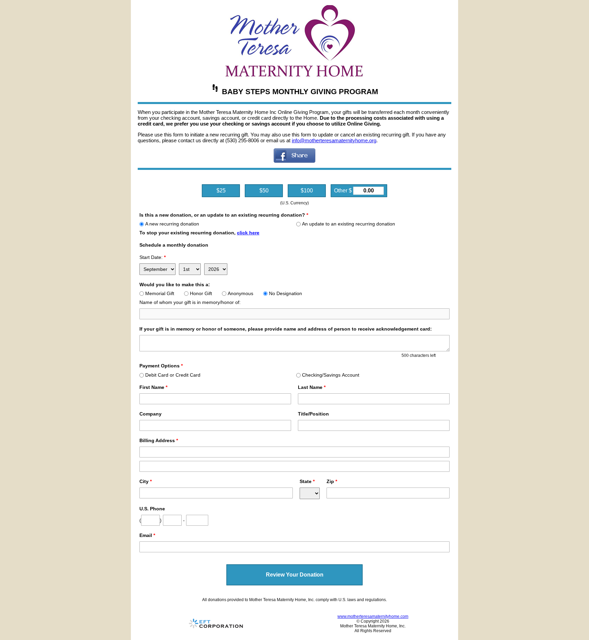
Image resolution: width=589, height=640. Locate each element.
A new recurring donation (172, 224)
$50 (264, 190)
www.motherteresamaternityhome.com (372, 616)
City (145, 481)
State (307, 481)
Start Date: (152, 257)
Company (150, 414)
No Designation (285, 293)
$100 (307, 190)
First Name (153, 387)
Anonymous (240, 293)
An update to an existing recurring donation (348, 224)
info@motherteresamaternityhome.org (334, 140)
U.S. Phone (152, 508)
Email (147, 535)
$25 (221, 190)
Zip (332, 481)
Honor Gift (201, 293)
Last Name (312, 387)
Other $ (343, 190)
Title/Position (313, 414)
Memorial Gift (159, 293)
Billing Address (158, 440)
